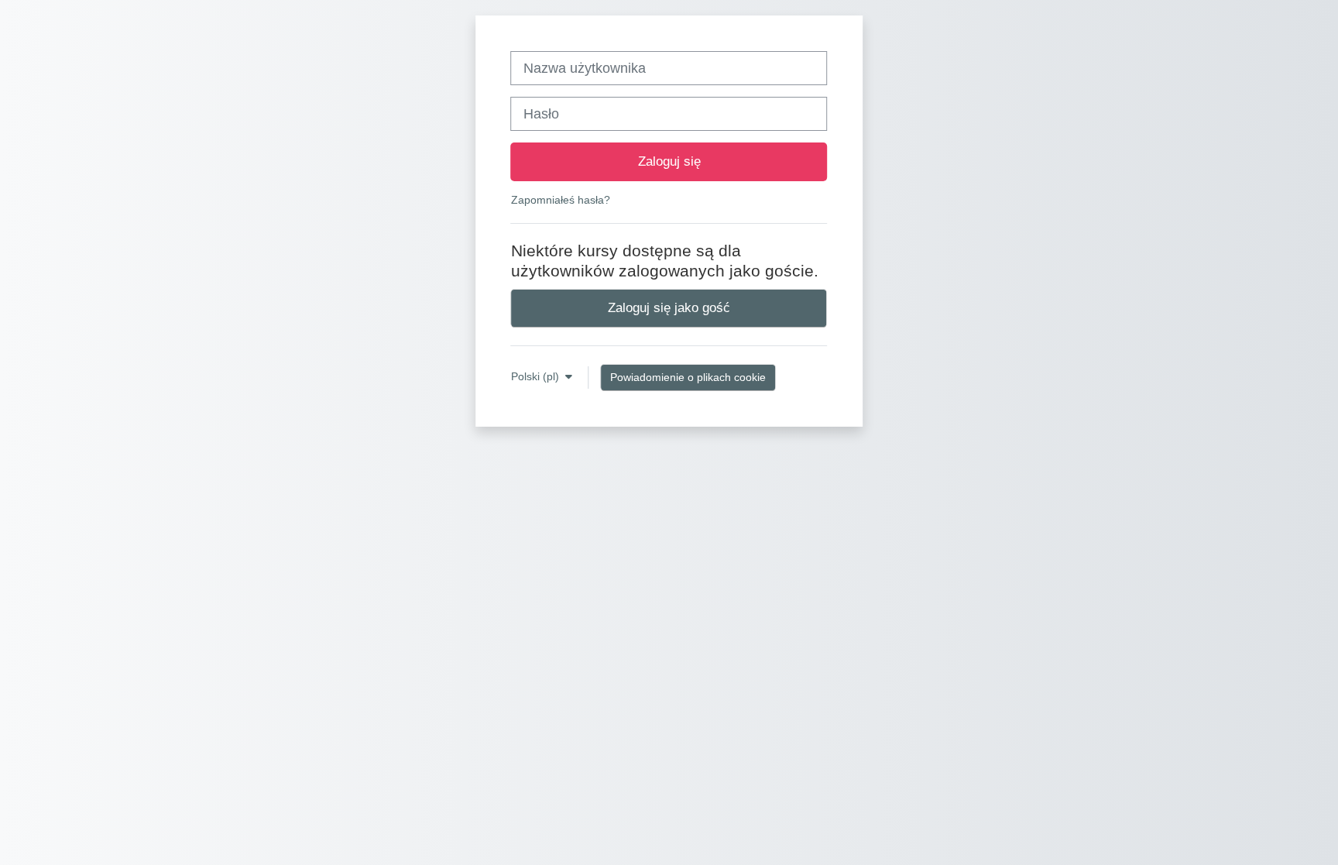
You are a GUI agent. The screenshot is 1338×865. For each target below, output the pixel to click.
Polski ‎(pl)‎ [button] (536, 376)
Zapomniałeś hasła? (560, 200)
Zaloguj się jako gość (669, 307)
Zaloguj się (669, 161)
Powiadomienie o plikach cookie (688, 377)
